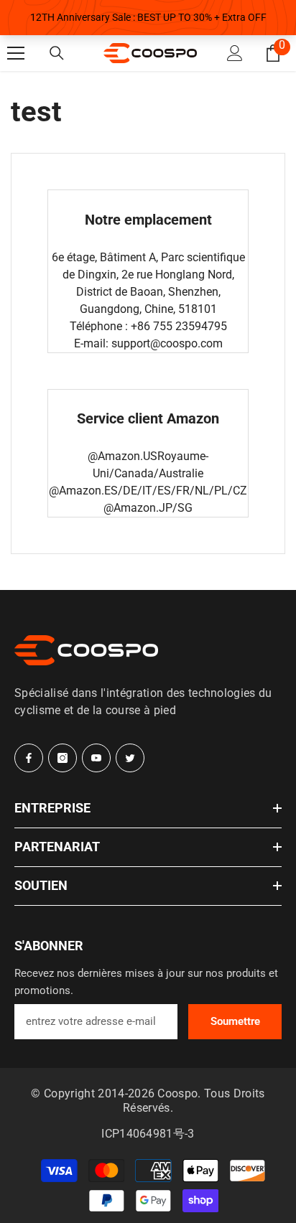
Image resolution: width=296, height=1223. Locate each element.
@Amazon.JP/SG (148, 508)
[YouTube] (96, 758)
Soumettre (235, 1021)
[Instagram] (62, 758)
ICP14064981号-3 (147, 1133)
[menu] (15, 53)
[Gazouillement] (130, 758)
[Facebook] (28, 758)
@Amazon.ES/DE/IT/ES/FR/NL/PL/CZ (148, 490)
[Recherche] (56, 53)
